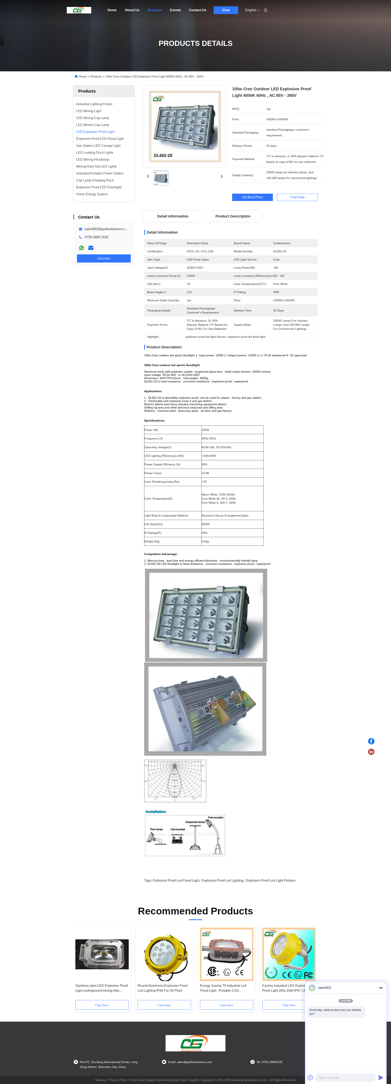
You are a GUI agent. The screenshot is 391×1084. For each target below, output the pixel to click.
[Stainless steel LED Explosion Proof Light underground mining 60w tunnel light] (102, 954)
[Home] (79, 10)
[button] (80, 964)
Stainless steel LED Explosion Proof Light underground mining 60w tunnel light (101, 988)
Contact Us (197, 10)
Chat (226, 10)
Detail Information (172, 216)
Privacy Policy (118, 1080)
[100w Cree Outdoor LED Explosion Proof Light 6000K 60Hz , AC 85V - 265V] (185, 126)
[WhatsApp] (81, 248)
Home (112, 10)
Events (175, 10)
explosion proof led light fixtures (270, 880)
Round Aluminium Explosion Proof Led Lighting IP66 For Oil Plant (162, 988)
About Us (132, 10)
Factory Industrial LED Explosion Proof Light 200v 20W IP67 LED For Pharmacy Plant (288, 988)
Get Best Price (252, 197)
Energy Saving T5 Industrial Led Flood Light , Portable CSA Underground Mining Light (223, 988)
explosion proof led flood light (176, 880)
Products (155, 10)
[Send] (381, 1077)
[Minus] (380, 987)
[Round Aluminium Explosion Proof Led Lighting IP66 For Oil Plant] (164, 954)
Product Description (232, 216)
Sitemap (100, 1080)
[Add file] (310, 1077)
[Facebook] (371, 741)
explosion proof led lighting (222, 880)
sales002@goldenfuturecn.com (107, 229)
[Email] (91, 248)
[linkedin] (371, 752)
